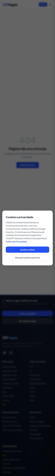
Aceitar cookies (27, 249)
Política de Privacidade (16, 241)
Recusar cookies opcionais (27, 257)
